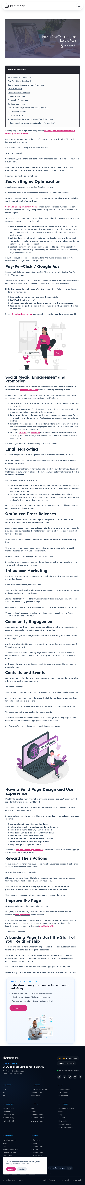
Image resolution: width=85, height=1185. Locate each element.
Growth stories (8, 1108)
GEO (4, 1092)
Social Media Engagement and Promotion (26, 85)
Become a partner (37, 1118)
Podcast (61, 1118)
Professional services (10, 1150)
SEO (4, 1089)
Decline (22, 1169)
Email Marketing (15, 89)
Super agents (7, 1111)
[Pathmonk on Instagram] (80, 1077)
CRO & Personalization (39, 1089)
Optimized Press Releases (19, 92)
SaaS (4, 1146)
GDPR (60, 1180)
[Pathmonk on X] (59, 1077)
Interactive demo (64, 1124)
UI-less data (63, 1096)
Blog (60, 1115)
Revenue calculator (65, 1127)
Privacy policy (77, 1180)
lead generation (22, 915)
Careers (33, 1111)
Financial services (9, 1153)
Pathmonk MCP (8, 1121)
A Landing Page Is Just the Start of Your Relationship (30, 119)
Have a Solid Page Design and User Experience (28, 108)
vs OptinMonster (37, 1146)
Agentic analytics (64, 1089)
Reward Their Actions (17, 111)
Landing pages (36, 1092)
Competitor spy (8, 1118)
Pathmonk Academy (66, 1108)
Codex (60, 1111)
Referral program (37, 1121)
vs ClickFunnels (36, 1156)
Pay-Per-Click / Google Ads (19, 81)
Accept (11, 1169)
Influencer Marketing (17, 96)
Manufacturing (8, 1156)
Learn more (18, 1008)
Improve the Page (15, 115)
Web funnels (35, 1096)
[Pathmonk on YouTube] (75, 1077)
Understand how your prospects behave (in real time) (32, 123)
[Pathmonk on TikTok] (70, 1077)
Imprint (67, 1180)
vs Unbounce (35, 1140)
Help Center (62, 1121)
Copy (69, 1168)
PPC (4, 1096)
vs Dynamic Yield (37, 1153)
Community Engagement (18, 100)
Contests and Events (16, 104)
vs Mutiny (34, 1150)
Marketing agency (9, 1140)
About (33, 1108)
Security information (49, 1180)
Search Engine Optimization (20, 77)
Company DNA (8, 1115)
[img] (15, 5)
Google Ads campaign (22, 314)
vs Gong (34, 1143)
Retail (5, 1143)
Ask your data (63, 1092)
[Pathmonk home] (11, 1058)
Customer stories (37, 1115)
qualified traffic (46, 926)
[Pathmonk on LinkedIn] (64, 1077)
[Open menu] (79, 6)
